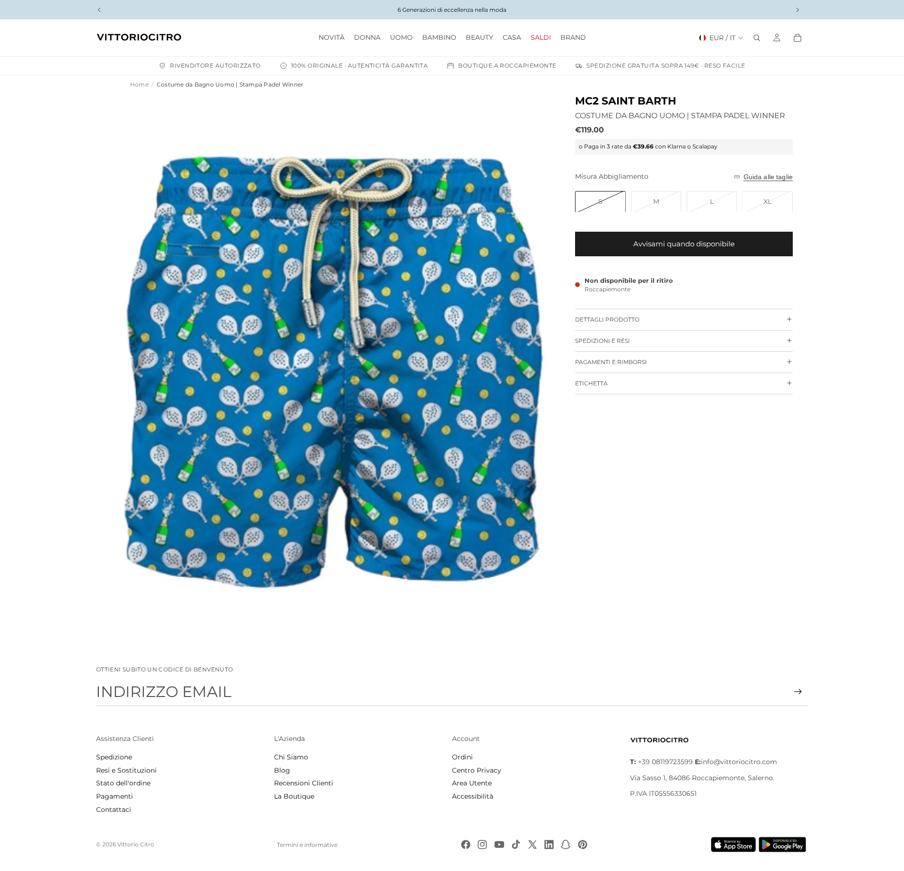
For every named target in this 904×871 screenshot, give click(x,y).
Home (139, 84)
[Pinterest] (582, 844)
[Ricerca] (756, 37)
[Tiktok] (516, 844)
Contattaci (113, 809)
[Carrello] (797, 37)
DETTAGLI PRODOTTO (607, 319)
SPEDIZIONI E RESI (602, 340)
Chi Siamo (291, 757)
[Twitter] (532, 844)
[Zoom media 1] (333, 372)
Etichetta (591, 383)
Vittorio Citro (135, 844)
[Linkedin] (549, 844)
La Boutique (294, 796)
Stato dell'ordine (123, 783)
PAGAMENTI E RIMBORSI (611, 362)
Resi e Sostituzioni (126, 770)
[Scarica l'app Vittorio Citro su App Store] (733, 844)
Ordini (462, 757)
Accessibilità (472, 796)
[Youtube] (499, 844)
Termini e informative (307, 844)
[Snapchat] (565, 844)
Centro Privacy (476, 770)
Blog (282, 770)
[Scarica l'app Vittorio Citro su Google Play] (784, 844)
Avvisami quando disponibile (684, 243)
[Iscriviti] (798, 692)
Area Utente (472, 783)
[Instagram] (482, 844)
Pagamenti (114, 796)
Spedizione (114, 757)
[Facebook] (465, 844)
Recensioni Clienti (303, 783)
